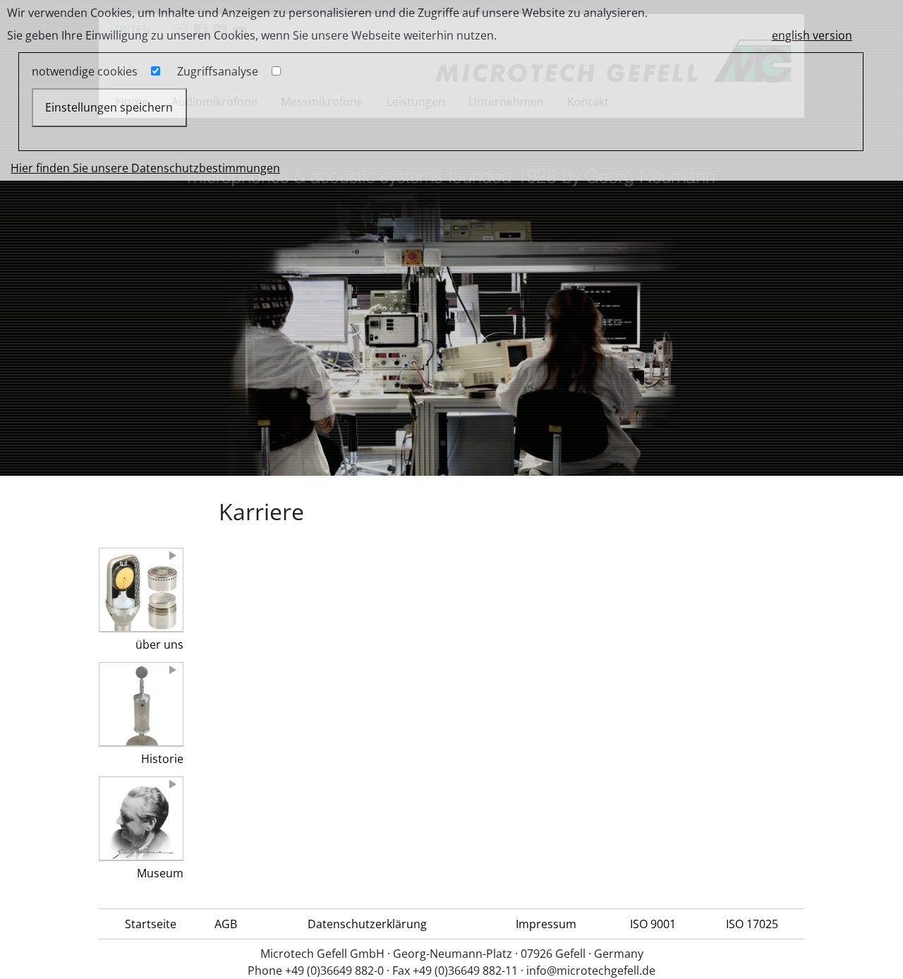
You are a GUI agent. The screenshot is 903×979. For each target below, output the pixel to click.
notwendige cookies (85, 71)
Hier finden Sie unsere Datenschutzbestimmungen (145, 168)
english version (812, 35)
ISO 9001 (653, 924)
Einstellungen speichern (109, 107)
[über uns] (141, 590)
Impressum (546, 924)
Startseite (150, 924)
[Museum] (141, 818)
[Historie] (141, 704)
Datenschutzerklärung (367, 924)
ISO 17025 (752, 924)
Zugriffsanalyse (217, 71)
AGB (225, 924)
